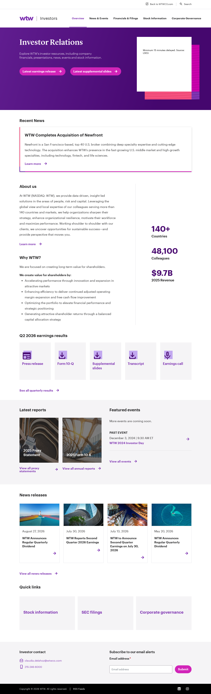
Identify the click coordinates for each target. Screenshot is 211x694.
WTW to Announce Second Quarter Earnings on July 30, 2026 (124, 544)
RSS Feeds (79, 688)
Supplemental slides (103, 360)
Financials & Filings (125, 18)
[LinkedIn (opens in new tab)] (179, 689)
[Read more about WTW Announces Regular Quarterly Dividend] (53, 553)
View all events (120, 461)
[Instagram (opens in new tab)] (187, 689)
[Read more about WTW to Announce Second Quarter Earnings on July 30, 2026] (141, 557)
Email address (120, 658)
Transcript (136, 358)
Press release (32, 358)
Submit (183, 669)
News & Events (98, 18)
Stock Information (154, 18)
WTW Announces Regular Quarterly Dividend (35, 542)
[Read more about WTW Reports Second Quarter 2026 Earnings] (97, 550)
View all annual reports (78, 468)
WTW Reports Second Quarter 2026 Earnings (82, 540)
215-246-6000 (31, 667)
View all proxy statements (29, 470)
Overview (78, 18)
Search (185, 4)
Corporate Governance (186, 18)
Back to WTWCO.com (159, 4)
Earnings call (173, 358)
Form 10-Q (65, 358)
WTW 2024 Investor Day (126, 443)
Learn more (27, 244)
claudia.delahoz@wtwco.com (40, 660)
